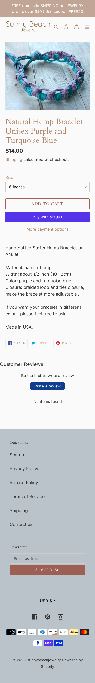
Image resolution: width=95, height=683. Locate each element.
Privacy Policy (24, 468)
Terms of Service (27, 496)
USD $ (46, 600)
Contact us (21, 524)
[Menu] (87, 26)
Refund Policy (24, 482)
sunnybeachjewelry (44, 660)
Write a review (47, 386)
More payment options (47, 229)
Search (17, 454)
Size (9, 177)
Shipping (13, 159)
